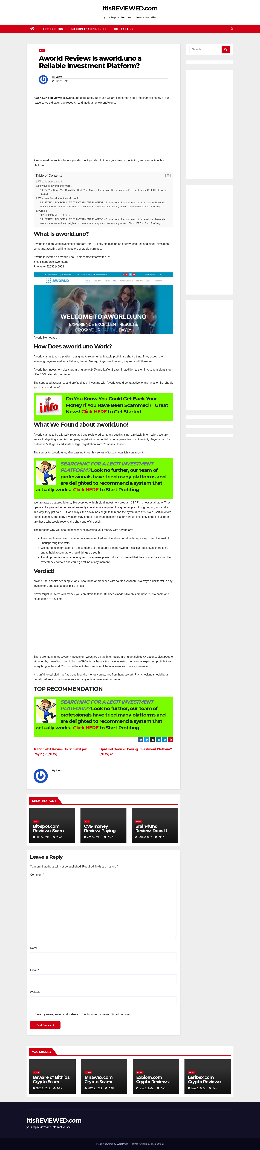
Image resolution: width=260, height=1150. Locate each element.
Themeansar (157, 1144)
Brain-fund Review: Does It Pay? (151, 831)
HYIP (42, 50)
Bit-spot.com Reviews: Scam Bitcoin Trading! (49, 831)
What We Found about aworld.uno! (58, 198)
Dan (59, 1088)
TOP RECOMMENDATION (54, 215)
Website (35, 992)
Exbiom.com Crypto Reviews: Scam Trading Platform (152, 1084)
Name (34, 948)
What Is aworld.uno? (50, 181)
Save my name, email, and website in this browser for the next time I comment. (83, 1014)
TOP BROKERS (52, 29)
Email (34, 970)
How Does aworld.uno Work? (55, 185)
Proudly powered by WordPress (112, 1144)
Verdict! (42, 210)
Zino (59, 76)
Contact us (123, 29)
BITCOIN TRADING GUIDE (88, 29)
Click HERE (94, 412)
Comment (37, 874)
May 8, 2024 (198, 1088)
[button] (232, 28)
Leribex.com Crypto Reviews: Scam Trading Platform (204, 1084)
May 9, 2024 (43, 1088)
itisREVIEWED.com (130, 8)
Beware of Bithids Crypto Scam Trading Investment (51, 1084)
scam (36, 1073)
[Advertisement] (103, 133)
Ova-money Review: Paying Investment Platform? (99, 833)
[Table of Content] (168, 175)
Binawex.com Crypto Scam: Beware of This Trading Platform (102, 1084)
